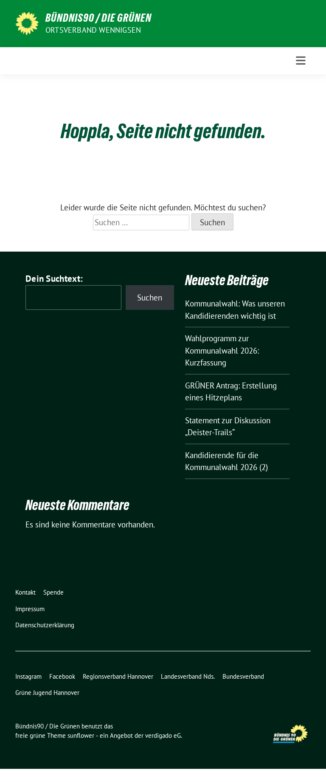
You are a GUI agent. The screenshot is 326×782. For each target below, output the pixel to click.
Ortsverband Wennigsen (93, 30)
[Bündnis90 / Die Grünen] (27, 22)
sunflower (80, 735)
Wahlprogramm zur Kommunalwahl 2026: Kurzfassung (222, 350)
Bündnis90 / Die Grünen (98, 17)
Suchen (149, 297)
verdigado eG (163, 735)
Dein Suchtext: (54, 278)
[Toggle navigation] (301, 60)
